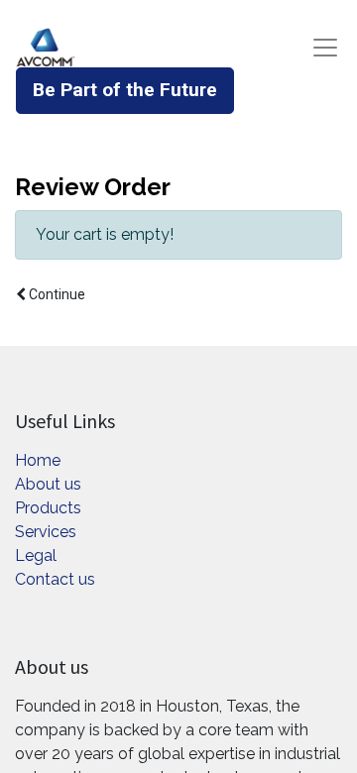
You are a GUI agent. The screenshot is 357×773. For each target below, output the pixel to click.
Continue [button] (55, 294)
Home (37, 460)
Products (48, 507)
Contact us (55, 579)
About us (48, 484)
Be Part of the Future (125, 89)
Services (45, 531)
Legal (36, 555)
